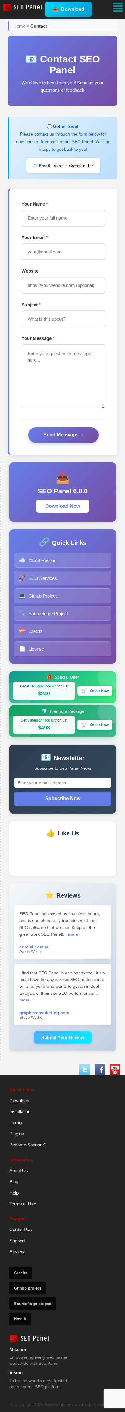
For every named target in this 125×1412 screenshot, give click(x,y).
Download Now (62, 506)
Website (30, 271)
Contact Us (20, 1229)
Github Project (38, 596)
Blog (13, 1181)
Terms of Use (22, 1203)
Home (19, 26)
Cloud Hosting (37, 560)
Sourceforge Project (43, 613)
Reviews (18, 1251)
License (31, 649)
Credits (31, 631)
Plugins (16, 1133)
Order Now (95, 690)
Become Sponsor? (27, 1144)
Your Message (38, 338)
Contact (38, 26)
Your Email (35, 237)
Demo (15, 1122)
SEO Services (38, 578)
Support (17, 1240)
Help (14, 1192)
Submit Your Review (62, 1037)
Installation (19, 1111)
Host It (20, 1319)
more (73, 934)
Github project (27, 1288)
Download (68, 9)
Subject (31, 304)
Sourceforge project (32, 1303)
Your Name (35, 204)
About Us (18, 1170)
